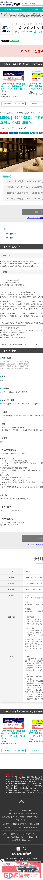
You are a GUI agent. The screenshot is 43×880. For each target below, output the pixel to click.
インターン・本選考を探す (14, 813)
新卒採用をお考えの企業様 (29, 824)
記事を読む (6, 817)
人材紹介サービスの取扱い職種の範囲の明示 (21, 827)
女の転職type (16, 834)
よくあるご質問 (18, 817)
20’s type (32, 837)
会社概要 (5, 824)
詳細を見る (7, 103)
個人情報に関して (32, 817)
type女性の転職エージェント (16, 837)
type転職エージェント (31, 834)
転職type (6, 834)
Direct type (26, 840)
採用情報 (14, 824)
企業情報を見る (31, 813)
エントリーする (20, 103)
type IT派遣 (16, 840)
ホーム (10, 810)
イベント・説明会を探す (14, 9)
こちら (39, 31)
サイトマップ (21, 820)
